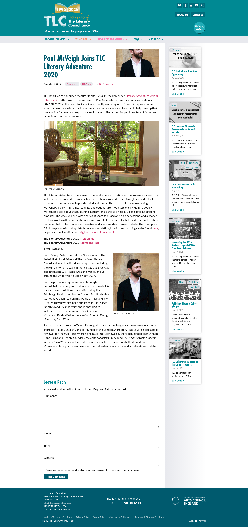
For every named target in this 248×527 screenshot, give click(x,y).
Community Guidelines (119, 517)
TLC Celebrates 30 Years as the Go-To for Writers (185, 363)
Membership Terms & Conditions (149, 517)
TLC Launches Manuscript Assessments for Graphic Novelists (183, 129)
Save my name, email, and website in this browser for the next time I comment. (93, 470)
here (155, 228)
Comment (50, 395)
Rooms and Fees (89, 242)
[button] (202, 5)
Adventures (72, 84)
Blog (182, 162)
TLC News (86, 84)
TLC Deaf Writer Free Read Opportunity (184, 72)
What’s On (81, 39)
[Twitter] (179, 5)
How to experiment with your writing (183, 185)
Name (48, 433)
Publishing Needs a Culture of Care (185, 304)
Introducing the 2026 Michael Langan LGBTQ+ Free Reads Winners (183, 245)
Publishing (193, 282)
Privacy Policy (82, 517)
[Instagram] (191, 5)
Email (48, 445)
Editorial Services (55, 39)
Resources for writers (111, 39)
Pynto (203, 520)
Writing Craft (192, 167)
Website (49, 457)
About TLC (154, 39)
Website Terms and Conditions (58, 517)
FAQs (136, 39)
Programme (87, 238)
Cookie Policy (99, 517)
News (173, 105)
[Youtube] (196, 5)
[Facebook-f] (185, 5)
